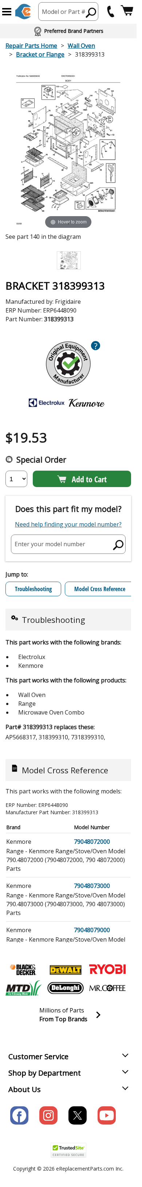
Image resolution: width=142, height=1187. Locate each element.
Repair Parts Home (31, 46)
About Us (24, 1089)
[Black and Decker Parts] (23, 970)
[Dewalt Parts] (65, 970)
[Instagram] (48, 1115)
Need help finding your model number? (68, 524)
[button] (6, 12)
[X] (77, 1115)
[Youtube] (107, 1115)
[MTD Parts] (23, 988)
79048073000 (92, 886)
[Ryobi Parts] (107, 970)
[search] (91, 12)
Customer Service (38, 1056)
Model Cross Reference (99, 589)
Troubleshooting (33, 589)
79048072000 (92, 842)
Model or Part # (64, 12)
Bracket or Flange (40, 54)
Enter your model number (50, 544)
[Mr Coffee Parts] (107, 988)
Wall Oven (81, 46)
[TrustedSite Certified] (68, 1150)
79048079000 (92, 930)
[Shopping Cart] (127, 11)
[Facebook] (19, 1115)
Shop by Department (44, 1073)
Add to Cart (89, 479)
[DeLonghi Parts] (65, 988)
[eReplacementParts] (23, 11)
